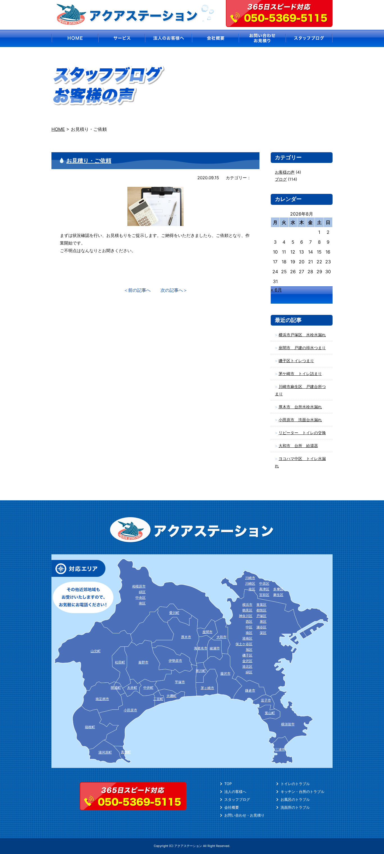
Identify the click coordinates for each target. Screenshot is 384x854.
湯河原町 (105, 752)
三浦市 (280, 749)
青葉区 (261, 604)
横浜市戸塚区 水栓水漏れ (302, 334)
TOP (228, 783)
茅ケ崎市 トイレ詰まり (300, 373)
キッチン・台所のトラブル (302, 791)
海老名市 (200, 648)
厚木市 (186, 637)
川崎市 (250, 578)
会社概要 (231, 807)
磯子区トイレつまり (296, 360)
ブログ (281, 179)
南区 (249, 633)
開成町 (116, 687)
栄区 (263, 633)
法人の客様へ (235, 791)
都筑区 (261, 610)
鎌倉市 (250, 690)
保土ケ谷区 (244, 644)
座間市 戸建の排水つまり (302, 347)
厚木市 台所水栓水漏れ (300, 406)
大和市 (221, 637)
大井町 (132, 687)
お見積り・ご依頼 (88, 160)
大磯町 (171, 696)
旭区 (249, 649)
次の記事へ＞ (174, 290)
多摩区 (278, 589)
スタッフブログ (237, 799)
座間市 (207, 632)
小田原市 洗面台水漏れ (300, 419)
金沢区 (247, 661)
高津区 (264, 589)
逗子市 (266, 700)
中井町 (148, 687)
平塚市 (180, 682)
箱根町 (90, 727)
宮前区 (264, 595)
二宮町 (158, 699)
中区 (249, 627)
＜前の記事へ (137, 290)
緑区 (249, 672)
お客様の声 (285, 172)
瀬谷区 (261, 627)
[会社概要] (215, 38)
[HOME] (74, 38)
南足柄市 (102, 699)
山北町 (96, 651)
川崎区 (250, 583)
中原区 (264, 583)
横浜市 (247, 604)
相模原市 (139, 586)
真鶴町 (126, 752)
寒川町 (201, 671)
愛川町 (174, 613)
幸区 (252, 589)
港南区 (247, 638)
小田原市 (130, 710)
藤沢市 (225, 673)
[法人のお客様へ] (168, 38)
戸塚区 (261, 616)
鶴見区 (247, 610)
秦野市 (143, 662)
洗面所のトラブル (295, 807)
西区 (249, 621)
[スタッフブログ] (309, 38)
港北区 (247, 666)
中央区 (140, 597)
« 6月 (276, 290)
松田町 (120, 662)
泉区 (263, 621)
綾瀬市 (215, 648)
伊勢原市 (175, 660)
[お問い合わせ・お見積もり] (262, 38)
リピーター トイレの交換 (302, 432)
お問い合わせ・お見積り (244, 815)
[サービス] (121, 38)
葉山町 (270, 713)
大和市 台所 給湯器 (298, 445)
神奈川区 (245, 616)
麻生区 (278, 595)
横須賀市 (288, 724)
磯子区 (247, 655)
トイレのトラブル (295, 783)
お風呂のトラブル (295, 799)
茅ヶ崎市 (207, 688)
